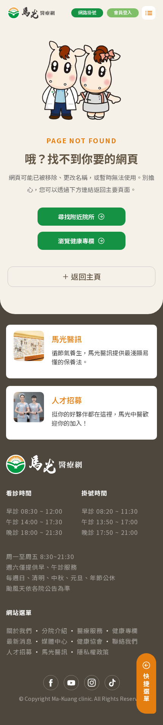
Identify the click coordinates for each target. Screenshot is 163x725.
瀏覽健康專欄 (76, 240)
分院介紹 (54, 630)
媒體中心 (54, 641)
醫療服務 (90, 630)
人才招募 (19, 651)
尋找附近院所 (76, 216)
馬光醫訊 (54, 651)
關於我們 (19, 630)
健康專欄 (125, 630)
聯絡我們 (125, 641)
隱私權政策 (93, 651)
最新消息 (19, 641)
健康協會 (90, 641)
